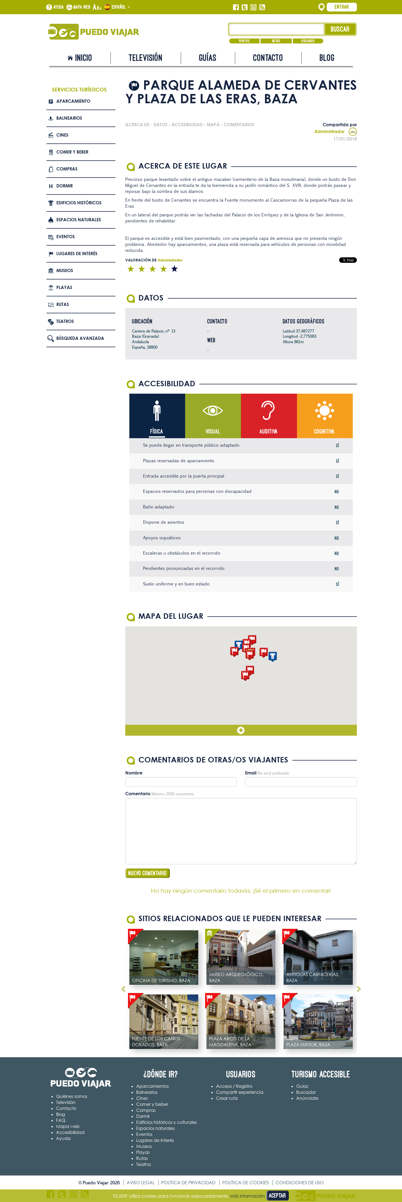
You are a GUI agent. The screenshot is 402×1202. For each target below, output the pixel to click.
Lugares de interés (76, 253)
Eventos (65, 236)
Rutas (276, 41)
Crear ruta (227, 1098)
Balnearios (69, 118)
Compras (66, 169)
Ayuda (58, 7)
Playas (64, 287)
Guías (208, 57)
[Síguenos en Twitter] (244, 7)
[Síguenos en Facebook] (235, 7)
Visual (213, 431)
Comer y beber (72, 152)
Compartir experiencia (239, 1092)
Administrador (329, 131)
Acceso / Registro (234, 1086)
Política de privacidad (188, 1182)
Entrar (342, 7)
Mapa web (82, 7)
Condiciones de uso (300, 1182)
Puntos (244, 41)
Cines (62, 135)
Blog (327, 57)
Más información (247, 1196)
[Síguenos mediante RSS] (262, 7)
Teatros (65, 321)
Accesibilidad (70, 1132)
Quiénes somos (71, 1096)
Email (251, 773)
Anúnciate (307, 1098)
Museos (64, 270)
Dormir (64, 185)
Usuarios (308, 41)
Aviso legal (141, 1182)
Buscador (306, 1092)
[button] (245, 676)
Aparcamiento (73, 101)
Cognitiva (324, 431)
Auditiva (269, 431)
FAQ (60, 1120)
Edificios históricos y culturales (166, 1122)
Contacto (268, 57)
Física (156, 431)
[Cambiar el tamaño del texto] (97, 7)
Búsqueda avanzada (80, 338)
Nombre (133, 773)
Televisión (146, 57)
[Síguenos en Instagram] (253, 7)
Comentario (137, 793)
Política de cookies (245, 1182)
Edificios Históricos (78, 202)
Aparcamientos (152, 1086)
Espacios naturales (78, 219)
